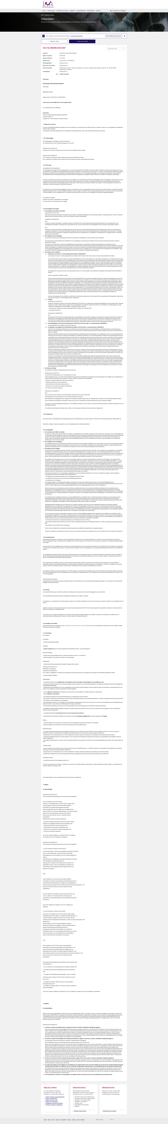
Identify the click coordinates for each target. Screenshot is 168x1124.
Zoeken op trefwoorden (51, 1098)
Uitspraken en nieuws (62, 10)
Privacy (53, 1119)
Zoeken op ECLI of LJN (51, 1100)
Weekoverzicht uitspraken (109, 1111)
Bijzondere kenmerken (49, 65)
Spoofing (69, 1119)
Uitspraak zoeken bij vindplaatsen (54, 1104)
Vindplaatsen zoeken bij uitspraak (54, 1103)
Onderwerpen (51, 10)
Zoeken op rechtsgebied (52, 1101)
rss (105, 1120)
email (107, 1120)
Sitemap (49, 1119)
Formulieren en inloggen (119, 10)
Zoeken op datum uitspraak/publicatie (55, 1097)
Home (44, 10)
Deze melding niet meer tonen (113, 36)
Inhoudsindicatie (47, 68)
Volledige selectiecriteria (80, 1111)
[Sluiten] (124, 36)
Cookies (57, 1119)
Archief (78, 1119)
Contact (98, 10)
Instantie (45, 53)
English (45, 1119)
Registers (72, 10)
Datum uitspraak (47, 55)
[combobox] (116, 48)
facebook (117, 1120)
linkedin (122, 1120)
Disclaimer (82, 1119)
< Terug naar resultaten (82, 41)
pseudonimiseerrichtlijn (77, 36)
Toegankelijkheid (63, 1119)
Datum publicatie (47, 58)
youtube (124, 1120)
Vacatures (74, 1119)
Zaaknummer (46, 60)
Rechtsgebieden (47, 63)
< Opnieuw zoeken (54, 41)
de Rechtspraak (81, 10)
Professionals (90, 10)
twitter (115, 1120)
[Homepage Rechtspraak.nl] (47, 4)
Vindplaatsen (46, 71)
